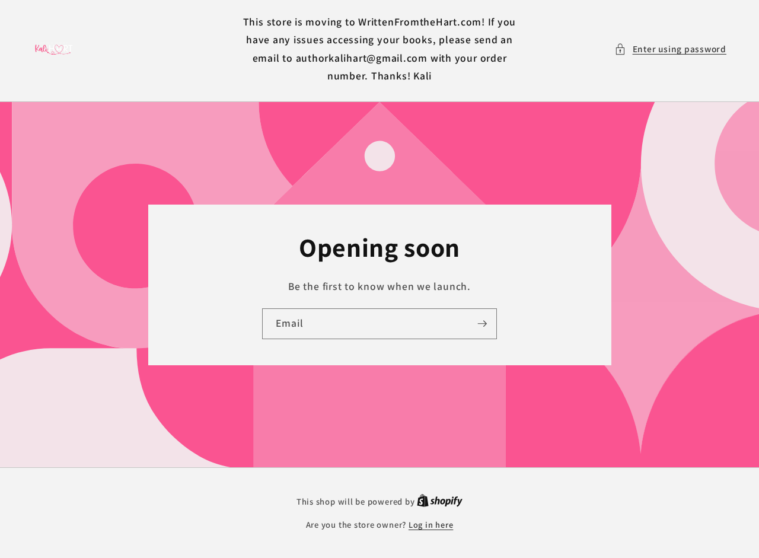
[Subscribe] (482, 323)
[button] (670, 49)
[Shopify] (440, 501)
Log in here (431, 524)
